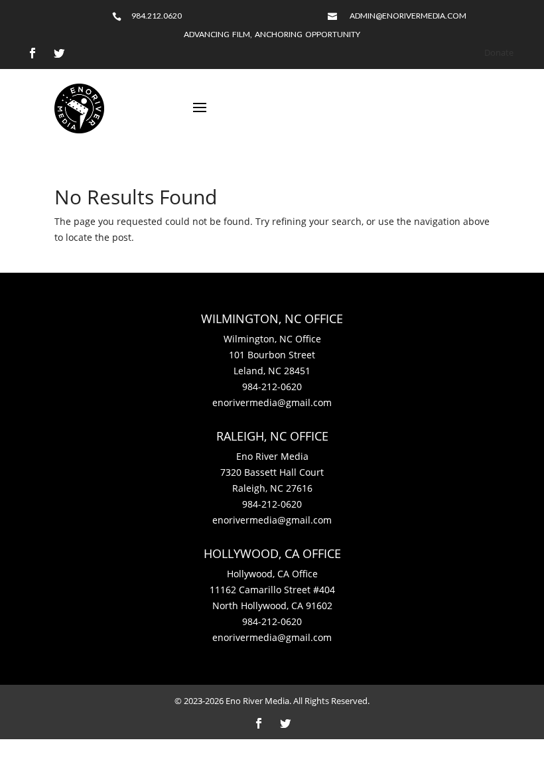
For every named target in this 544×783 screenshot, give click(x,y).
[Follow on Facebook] (32, 53)
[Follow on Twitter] (59, 53)
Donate (498, 52)
